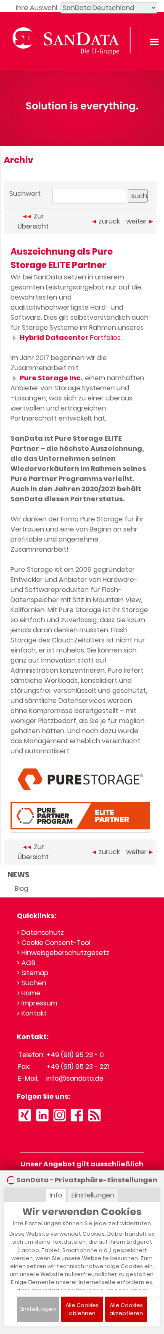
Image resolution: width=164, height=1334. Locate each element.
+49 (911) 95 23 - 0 (75, 1055)
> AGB (26, 963)
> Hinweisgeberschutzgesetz (63, 953)
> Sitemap (32, 973)
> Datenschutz (40, 932)
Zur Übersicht (33, 221)
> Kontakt (32, 1013)
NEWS (18, 875)
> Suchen (31, 983)
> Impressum (37, 1003)
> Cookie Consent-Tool (53, 942)
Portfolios (70, 337)
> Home (28, 993)
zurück (109, 221)
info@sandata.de (74, 1078)
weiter (136, 221)
